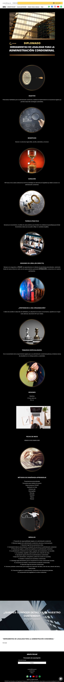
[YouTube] (58, 6)
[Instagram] (55, 6)
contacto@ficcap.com (7, 3)
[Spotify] (61, 6)
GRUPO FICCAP (32, 654)
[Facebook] (52, 6)
